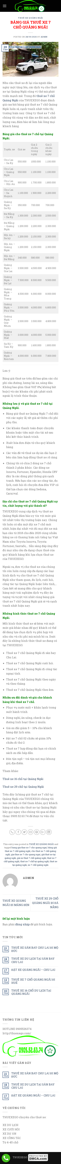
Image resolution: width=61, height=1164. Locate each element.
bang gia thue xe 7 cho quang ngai (29, 847)
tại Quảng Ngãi (33, 786)
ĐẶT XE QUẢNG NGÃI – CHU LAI (33, 969)
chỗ (20, 786)
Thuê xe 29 (10, 786)
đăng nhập (22, 924)
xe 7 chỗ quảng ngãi (38, 865)
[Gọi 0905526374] (6, 1158)
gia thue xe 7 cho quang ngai (25, 854)
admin (44, 36)
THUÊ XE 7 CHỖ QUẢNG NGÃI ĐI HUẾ (33, 981)
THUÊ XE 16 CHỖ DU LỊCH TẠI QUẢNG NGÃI (31, 992)
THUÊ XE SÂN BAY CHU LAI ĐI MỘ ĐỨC (34, 949)
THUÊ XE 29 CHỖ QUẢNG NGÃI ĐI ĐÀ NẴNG (45, 903)
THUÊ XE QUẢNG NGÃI (30, 18)
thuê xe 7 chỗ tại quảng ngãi (34, 861)
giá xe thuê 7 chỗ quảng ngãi (31, 858)
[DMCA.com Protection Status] (38, 1157)
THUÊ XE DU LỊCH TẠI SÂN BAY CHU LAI (33, 960)
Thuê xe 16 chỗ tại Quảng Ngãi (23, 779)
